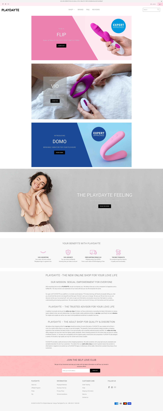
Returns (84, 394)
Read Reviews (104, 206)
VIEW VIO (55, 101)
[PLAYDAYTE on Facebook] (3, 4)
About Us (33, 384)
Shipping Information (87, 391)
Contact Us (85, 397)
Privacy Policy (60, 391)
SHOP (71, 10)
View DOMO (59, 152)
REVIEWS (96, 10)
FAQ (87, 10)
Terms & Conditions (62, 394)
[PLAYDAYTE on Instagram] (5, 4)
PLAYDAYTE (39, 403)
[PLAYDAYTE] (14, 10)
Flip (32, 394)
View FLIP (61, 45)
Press (32, 391)
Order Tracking (86, 384)
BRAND (80, 10)
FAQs (83, 388)
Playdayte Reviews (62, 384)
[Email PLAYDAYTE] (8, 4)
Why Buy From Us (61, 388)
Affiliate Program (35, 388)
